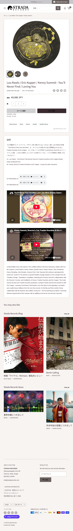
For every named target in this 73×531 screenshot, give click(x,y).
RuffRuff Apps (58, 128)
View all (67, 314)
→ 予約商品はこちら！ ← (36, 2)
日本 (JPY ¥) (18, 504)
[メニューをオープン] (5, 8)
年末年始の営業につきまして (59, 425)
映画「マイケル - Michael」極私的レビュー (23, 375)
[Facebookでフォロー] (5, 512)
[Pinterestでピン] (57, 90)
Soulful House (44, 124)
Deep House (13, 124)
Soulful (35, 124)
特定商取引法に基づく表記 (12, 496)
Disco (21, 124)
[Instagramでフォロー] (12, 512)
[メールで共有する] (65, 90)
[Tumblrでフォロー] (16, 512)
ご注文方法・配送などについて (14, 490)
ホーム (6, 15)
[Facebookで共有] (54, 90)
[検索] (58, 8)
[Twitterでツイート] (61, 90)
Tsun (65, 128)
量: (8, 104)
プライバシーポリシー (11, 493)
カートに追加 (21, 111)
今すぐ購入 (51, 111)
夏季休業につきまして (14, 414)
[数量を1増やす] (23, 104)
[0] (69, 8)
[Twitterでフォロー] (8, 512)
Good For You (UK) (13, 90)
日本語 (7, 504)
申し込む (45, 479)
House (28, 124)
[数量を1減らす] (13, 104)
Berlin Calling (52, 372)
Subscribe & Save (61, 2)
